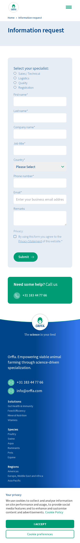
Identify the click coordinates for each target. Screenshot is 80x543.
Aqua (11, 443)
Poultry (12, 434)
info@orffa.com (29, 390)
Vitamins (12, 420)
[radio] (40, 73)
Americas (13, 471)
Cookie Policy (54, 512)
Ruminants (14, 448)
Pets (10, 452)
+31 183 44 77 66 (34, 295)
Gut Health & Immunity (20, 406)
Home (11, 17)
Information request (30, 17)
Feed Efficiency (16, 410)
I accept (40, 524)
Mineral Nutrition (17, 415)
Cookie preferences (40, 534)
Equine (12, 457)
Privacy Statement (30, 241)
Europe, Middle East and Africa (25, 476)
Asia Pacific (14, 480)
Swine (11, 438)
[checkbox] (40, 80)
